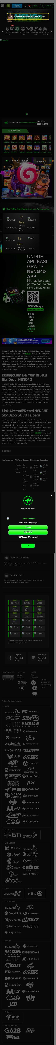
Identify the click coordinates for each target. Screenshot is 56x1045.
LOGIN (28, 527)
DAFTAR (28, 532)
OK (28, 546)
